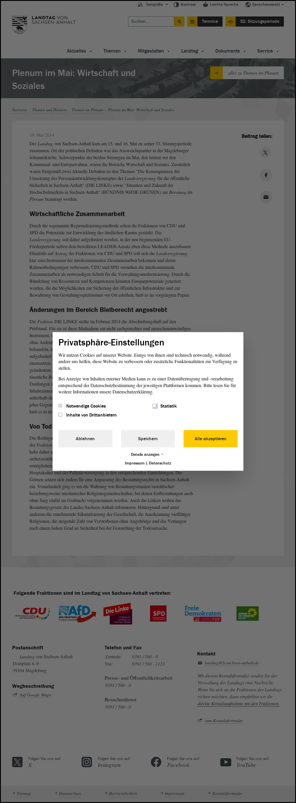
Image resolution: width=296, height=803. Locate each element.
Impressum (135, 463)
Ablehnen (85, 438)
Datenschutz (160, 463)
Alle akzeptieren (211, 438)
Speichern (148, 438)
